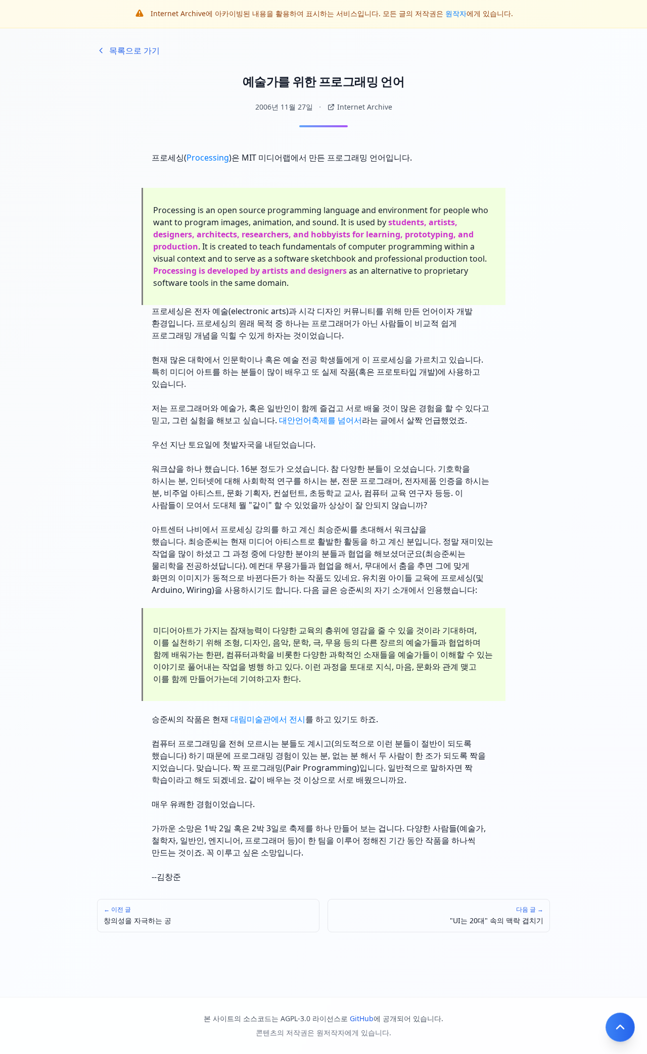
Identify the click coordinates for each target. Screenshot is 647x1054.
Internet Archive (364, 107)
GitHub (362, 1018)
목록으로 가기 (134, 50)
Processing (208, 157)
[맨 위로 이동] (620, 1027)
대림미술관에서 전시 (267, 719)
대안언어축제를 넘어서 (320, 420)
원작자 (456, 13)
